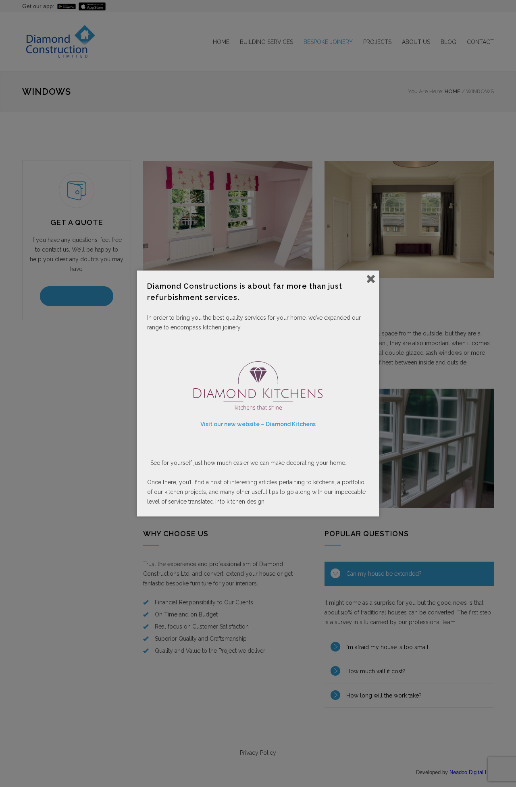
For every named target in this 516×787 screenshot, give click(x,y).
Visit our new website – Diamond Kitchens (258, 424)
